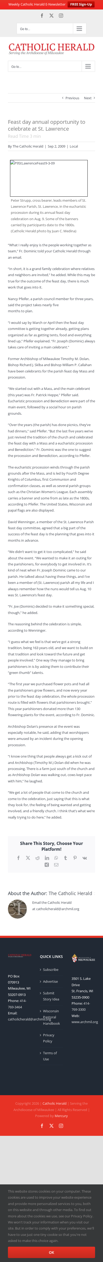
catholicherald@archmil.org (29, 1019)
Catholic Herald (55, 1103)
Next (88, 98)
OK (51, 1252)
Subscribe (50, 969)
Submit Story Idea (51, 996)
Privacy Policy (48, 1038)
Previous (72, 98)
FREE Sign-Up (81, 4)
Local (74, 146)
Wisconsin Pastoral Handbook (51, 1017)
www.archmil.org (85, 1021)
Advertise (50, 981)
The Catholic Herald (28, 146)
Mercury (61, 1115)
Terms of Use (50, 1056)
